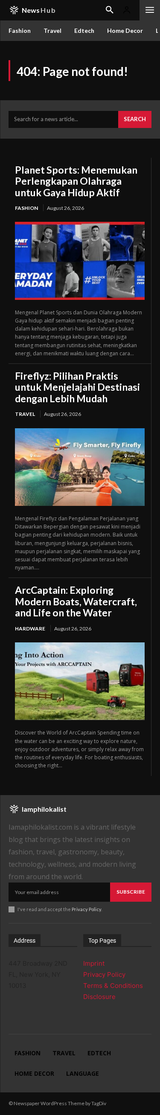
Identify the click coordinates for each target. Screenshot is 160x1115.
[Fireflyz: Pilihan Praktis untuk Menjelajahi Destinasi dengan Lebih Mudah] (80, 467)
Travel (25, 414)
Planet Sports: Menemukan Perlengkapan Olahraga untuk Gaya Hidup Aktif (76, 181)
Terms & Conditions (113, 985)
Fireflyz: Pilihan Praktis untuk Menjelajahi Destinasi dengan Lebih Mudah (77, 387)
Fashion (26, 208)
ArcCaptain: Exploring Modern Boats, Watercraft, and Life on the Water (76, 601)
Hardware (30, 628)
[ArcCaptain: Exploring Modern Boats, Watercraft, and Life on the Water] (80, 681)
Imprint (94, 963)
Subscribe (130, 892)
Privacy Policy (86, 909)
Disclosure (99, 997)
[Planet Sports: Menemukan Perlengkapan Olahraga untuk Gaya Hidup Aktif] (80, 260)
